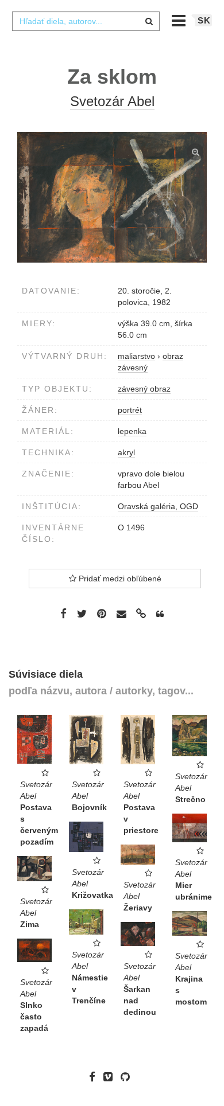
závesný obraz (144, 388)
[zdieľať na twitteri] (82, 613)
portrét (130, 410)
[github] (128, 1076)
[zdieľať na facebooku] (63, 613)
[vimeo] (110, 1076)
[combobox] (85, 21)
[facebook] (95, 1076)
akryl (126, 452)
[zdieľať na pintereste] (101, 613)
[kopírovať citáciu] (160, 614)
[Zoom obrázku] (112, 197)
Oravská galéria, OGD (158, 506)
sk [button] (204, 20)
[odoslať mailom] (121, 614)
